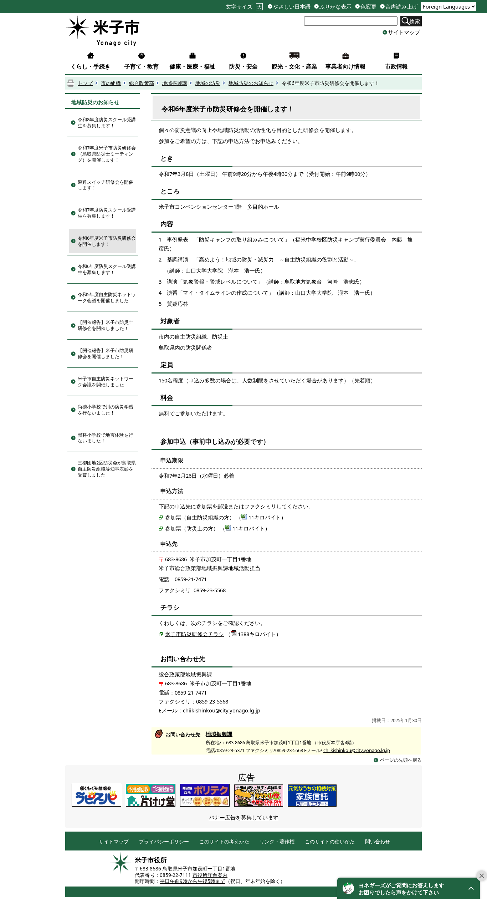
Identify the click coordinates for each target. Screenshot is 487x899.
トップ (85, 83)
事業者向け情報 (345, 66)
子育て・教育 (141, 66)
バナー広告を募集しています (243, 817)
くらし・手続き (91, 66)
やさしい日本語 (292, 6)
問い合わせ (377, 842)
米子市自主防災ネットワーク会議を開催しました (105, 381)
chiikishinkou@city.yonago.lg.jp (356, 750)
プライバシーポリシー (164, 842)
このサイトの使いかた (330, 842)
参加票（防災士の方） (192, 528)
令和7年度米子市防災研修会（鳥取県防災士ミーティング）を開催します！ (107, 153)
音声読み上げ (401, 6)
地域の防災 (207, 83)
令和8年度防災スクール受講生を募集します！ (107, 122)
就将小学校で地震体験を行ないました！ (105, 438)
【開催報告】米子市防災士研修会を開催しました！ (105, 325)
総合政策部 (141, 83)
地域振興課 (174, 83)
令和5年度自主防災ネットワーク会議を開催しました (107, 297)
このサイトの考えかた (224, 842)
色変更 (368, 6)
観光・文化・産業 (294, 66)
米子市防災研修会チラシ (194, 634)
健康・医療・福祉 (192, 66)
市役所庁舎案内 (210, 875)
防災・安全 (243, 66)
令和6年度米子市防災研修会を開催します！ (107, 241)
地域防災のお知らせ (251, 83)
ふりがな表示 (335, 6)
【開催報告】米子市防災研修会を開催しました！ (105, 353)
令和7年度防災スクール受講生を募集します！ (107, 213)
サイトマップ (404, 32)
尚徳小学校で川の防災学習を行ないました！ (105, 409)
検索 (414, 21)
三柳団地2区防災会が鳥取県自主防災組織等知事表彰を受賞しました (107, 468)
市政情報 (396, 66)
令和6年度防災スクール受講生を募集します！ (107, 269)
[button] (408, 888)
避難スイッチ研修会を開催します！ (105, 185)
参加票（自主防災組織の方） (200, 517)
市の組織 (111, 83)
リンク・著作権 (277, 842)
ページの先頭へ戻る (401, 760)
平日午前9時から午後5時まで (192, 881)
